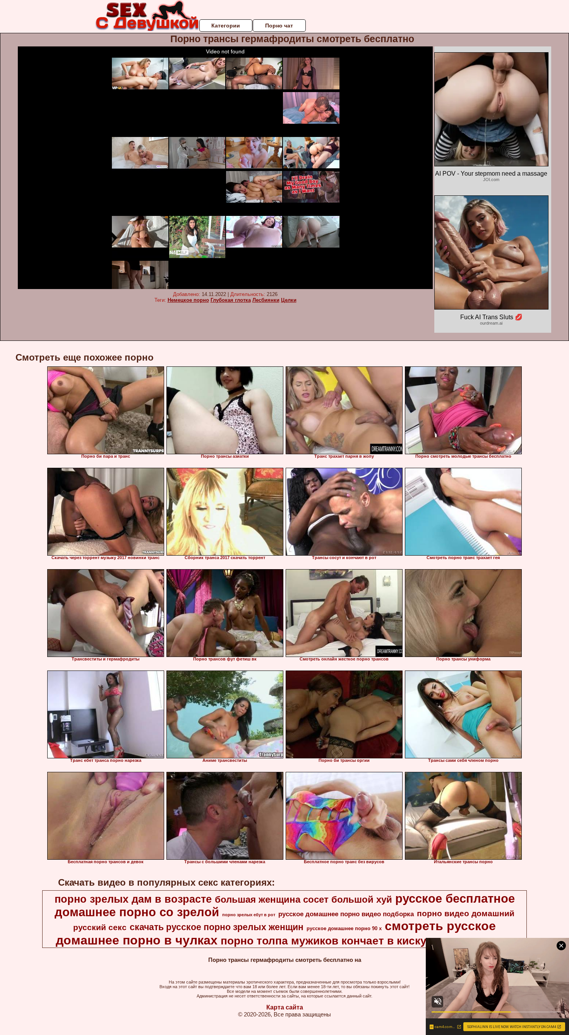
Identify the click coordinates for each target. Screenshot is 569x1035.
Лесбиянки (265, 300)
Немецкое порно (188, 300)
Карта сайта (284, 1007)
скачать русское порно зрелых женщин (216, 927)
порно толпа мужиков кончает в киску (324, 941)
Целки (288, 300)
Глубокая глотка (231, 300)
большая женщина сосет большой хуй (303, 899)
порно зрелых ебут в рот (248, 914)
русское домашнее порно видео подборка (346, 914)
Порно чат (279, 25)
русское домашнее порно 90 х (344, 928)
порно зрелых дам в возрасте (133, 899)
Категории (225, 25)
